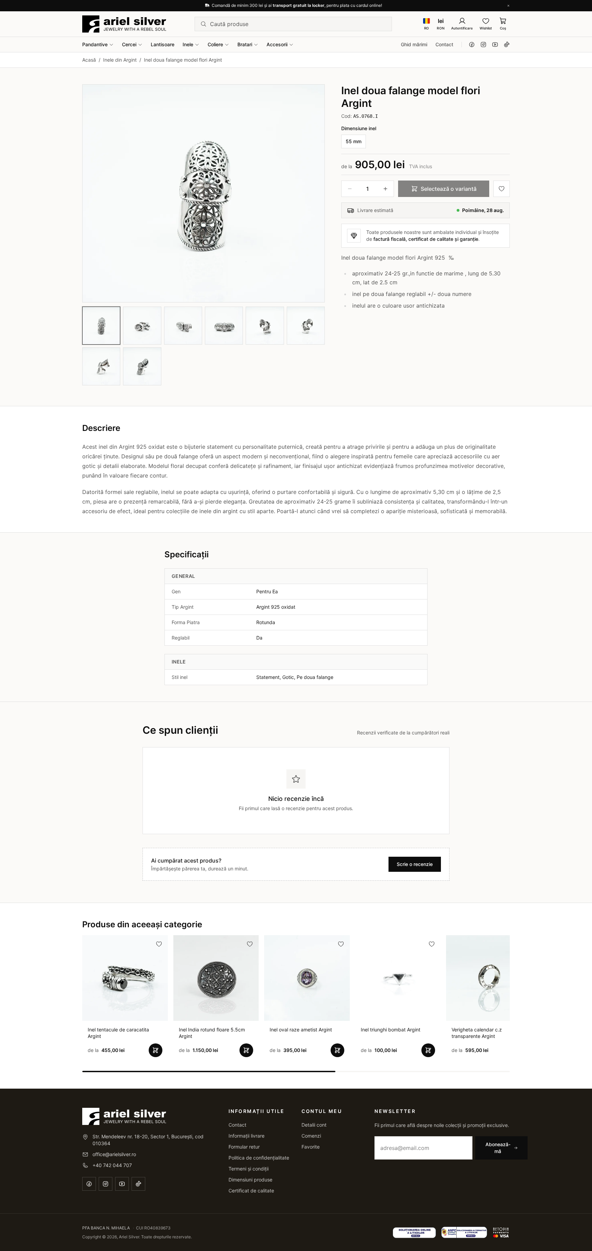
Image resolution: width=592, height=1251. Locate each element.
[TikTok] (507, 44)
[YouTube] (495, 44)
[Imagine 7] (101, 366)
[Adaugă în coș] (155, 1050)
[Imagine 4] (224, 326)
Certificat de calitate (251, 1190)
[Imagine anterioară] (93, 193)
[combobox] (298, 24)
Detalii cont (313, 1125)
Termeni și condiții (249, 1169)
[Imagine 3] (183, 326)
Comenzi (311, 1136)
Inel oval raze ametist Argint (301, 1029)
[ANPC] (464, 1232)
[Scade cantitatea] (350, 189)
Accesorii (277, 44)
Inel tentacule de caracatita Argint (118, 1033)
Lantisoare (162, 44)
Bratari (244, 44)
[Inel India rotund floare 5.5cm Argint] (216, 978)
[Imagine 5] (265, 326)
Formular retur (244, 1147)
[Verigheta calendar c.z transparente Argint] (489, 978)
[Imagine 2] (142, 326)
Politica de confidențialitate (259, 1158)
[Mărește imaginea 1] (203, 193)
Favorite (310, 1147)
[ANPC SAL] (414, 1232)
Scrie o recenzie (415, 864)
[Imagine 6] (306, 326)
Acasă (89, 60)
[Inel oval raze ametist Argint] (307, 978)
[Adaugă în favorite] (501, 189)
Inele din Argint (120, 60)
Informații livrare (246, 1136)
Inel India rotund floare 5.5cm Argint (212, 1033)
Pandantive (95, 44)
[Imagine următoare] (313, 193)
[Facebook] (472, 44)
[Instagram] (483, 44)
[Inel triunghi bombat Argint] (398, 978)
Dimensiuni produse (250, 1179)
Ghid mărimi (414, 44)
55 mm (353, 141)
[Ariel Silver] (124, 24)
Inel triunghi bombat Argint (390, 1029)
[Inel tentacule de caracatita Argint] (125, 978)
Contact (444, 44)
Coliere (215, 44)
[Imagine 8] (142, 366)
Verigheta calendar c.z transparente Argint (477, 1033)
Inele (188, 44)
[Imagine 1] (101, 326)
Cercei (129, 44)
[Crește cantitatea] (385, 189)
